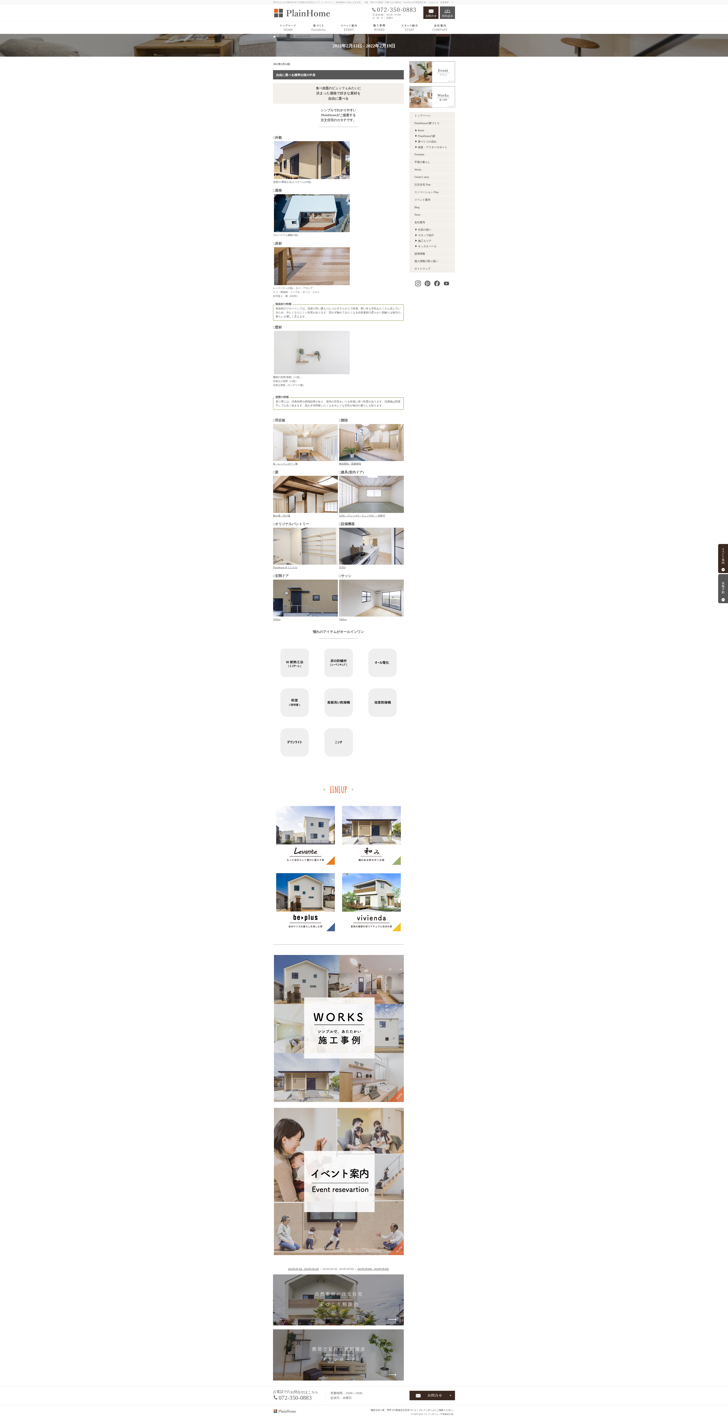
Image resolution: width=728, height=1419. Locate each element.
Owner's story (421, 177)
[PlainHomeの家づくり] (318, 27)
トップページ (422, 115)
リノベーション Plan (426, 192)
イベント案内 (422, 199)
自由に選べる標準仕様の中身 (295, 75)
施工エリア (424, 241)
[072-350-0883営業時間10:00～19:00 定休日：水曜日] (395, 12)
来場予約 (723, 588)
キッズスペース (427, 246)
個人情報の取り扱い (426, 261)
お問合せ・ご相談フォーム (432, 1395)
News (417, 214)
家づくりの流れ (427, 141)
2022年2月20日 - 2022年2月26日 (373, 1269)
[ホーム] (288, 27)
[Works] (379, 27)
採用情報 (419, 253)
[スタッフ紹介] (409, 27)
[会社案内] (440, 27)
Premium (419, 154)
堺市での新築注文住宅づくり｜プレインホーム (411, 1410)
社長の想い (424, 229)
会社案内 (419, 222)
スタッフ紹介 (426, 235)
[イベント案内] (349, 27)
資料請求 (447, 12)
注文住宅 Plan (422, 184)
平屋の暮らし (422, 162)
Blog (417, 207)
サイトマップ (422, 268)
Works (417, 169)
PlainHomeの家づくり (427, 123)
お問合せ (431, 12)
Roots (421, 130)
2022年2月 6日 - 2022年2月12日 (303, 1269)
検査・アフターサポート (432, 147)
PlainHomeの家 (426, 136)
